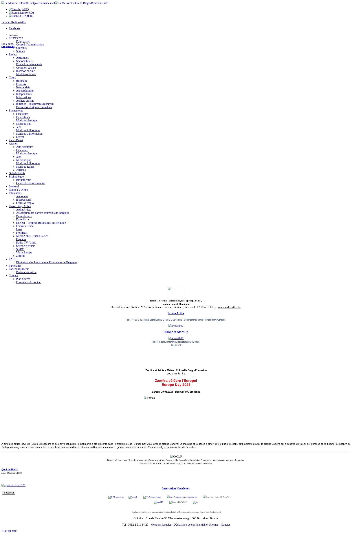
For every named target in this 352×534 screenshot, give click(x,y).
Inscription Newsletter (176, 488)
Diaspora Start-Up (176, 332)
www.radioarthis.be (229, 307)
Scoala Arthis (176, 313)
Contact (225, 524)
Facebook (14, 28)
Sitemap (214, 524)
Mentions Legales (161, 524)
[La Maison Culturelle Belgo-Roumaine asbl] (54, 3)
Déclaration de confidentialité (191, 524)
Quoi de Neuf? (9, 469)
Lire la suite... (7, 46)
